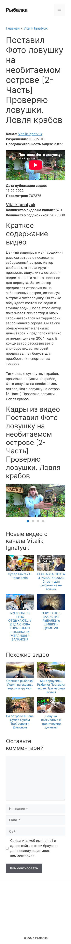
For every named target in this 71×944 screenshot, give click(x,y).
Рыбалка (17, 10)
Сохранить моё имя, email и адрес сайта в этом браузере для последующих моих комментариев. (34, 848)
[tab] (28, 521)
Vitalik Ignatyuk (35, 28)
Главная (13, 28)
